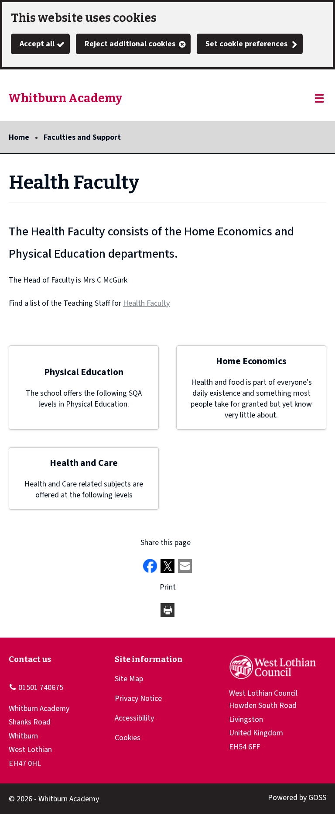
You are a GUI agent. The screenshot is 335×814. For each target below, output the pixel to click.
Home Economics (251, 361)
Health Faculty (146, 303)
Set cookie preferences (246, 43)
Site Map (129, 678)
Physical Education (83, 372)
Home (19, 137)
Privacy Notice (138, 698)
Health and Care (84, 463)
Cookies (127, 737)
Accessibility (134, 718)
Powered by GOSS (297, 797)
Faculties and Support (82, 137)
